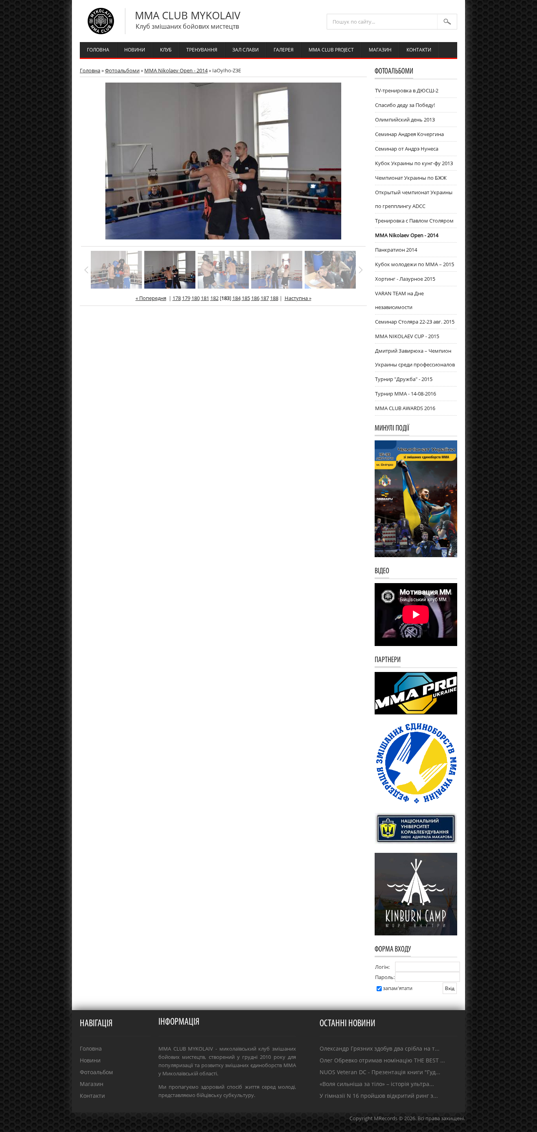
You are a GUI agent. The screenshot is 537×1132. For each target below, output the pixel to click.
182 (214, 298)
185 (246, 298)
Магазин (91, 1084)
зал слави (245, 49)
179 (186, 298)
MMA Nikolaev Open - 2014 (176, 70)
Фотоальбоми (122, 70)
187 (265, 298)
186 (255, 298)
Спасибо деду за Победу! (405, 105)
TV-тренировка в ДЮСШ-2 (406, 90)
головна (98, 49)
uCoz (459, 1126)
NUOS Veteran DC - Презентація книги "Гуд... (380, 1072)
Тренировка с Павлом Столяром (414, 220)
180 (195, 298)
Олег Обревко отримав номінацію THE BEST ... (382, 1060)
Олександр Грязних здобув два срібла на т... (380, 1048)
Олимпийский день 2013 (405, 119)
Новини (90, 1060)
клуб (165, 49)
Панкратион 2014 (396, 249)
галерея (284, 49)
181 (205, 298)
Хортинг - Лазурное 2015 (405, 278)
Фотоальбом (96, 1072)
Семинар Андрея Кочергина (409, 134)
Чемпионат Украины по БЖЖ (411, 177)
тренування (201, 49)
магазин (380, 49)
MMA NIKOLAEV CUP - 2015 (407, 336)
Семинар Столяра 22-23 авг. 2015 (414, 321)
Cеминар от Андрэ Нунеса (406, 148)
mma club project (331, 49)
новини (134, 49)
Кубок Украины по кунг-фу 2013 (414, 163)
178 (177, 298)
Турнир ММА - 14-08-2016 (405, 393)
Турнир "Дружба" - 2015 (403, 379)
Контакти (92, 1095)
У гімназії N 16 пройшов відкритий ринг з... (379, 1095)
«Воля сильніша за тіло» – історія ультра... (377, 1084)
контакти (418, 49)
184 (236, 298)
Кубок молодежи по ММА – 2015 (414, 264)
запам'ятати (397, 988)
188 (274, 298)
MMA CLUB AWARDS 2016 (405, 408)
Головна (90, 70)
